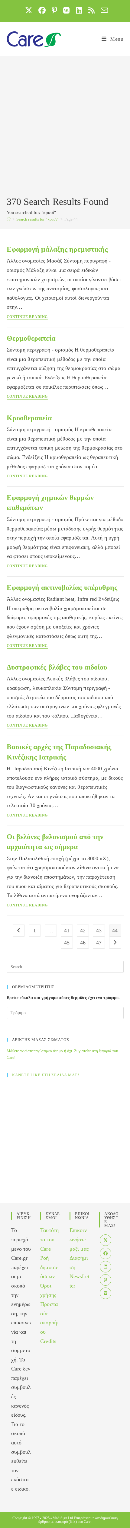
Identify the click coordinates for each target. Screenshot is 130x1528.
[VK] (105, 1293)
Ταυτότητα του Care (49, 1239)
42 (83, 931)
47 (99, 943)
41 (67, 931)
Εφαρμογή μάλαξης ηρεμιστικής (57, 249)
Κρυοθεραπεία (29, 418)
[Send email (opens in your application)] (103, 10)
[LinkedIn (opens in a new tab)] (79, 10)
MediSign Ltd (63, 1518)
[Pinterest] (105, 1280)
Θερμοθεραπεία (31, 338)
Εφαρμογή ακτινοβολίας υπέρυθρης (62, 587)
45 (67, 943)
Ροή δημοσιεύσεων (49, 1267)
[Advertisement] (65, 127)
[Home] (9, 219)
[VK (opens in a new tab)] (66, 10)
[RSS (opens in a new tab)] (91, 10)
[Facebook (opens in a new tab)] (42, 10)
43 (99, 931)
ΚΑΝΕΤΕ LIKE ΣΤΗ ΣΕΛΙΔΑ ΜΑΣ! (45, 1075)
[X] (105, 1240)
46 (83, 943)
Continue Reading (27, 317)
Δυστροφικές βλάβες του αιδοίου (57, 667)
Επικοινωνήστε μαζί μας (79, 1239)
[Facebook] (105, 1253)
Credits (48, 1341)
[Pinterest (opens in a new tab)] (54, 10)
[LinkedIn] (105, 1266)
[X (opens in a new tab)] (28, 10)
